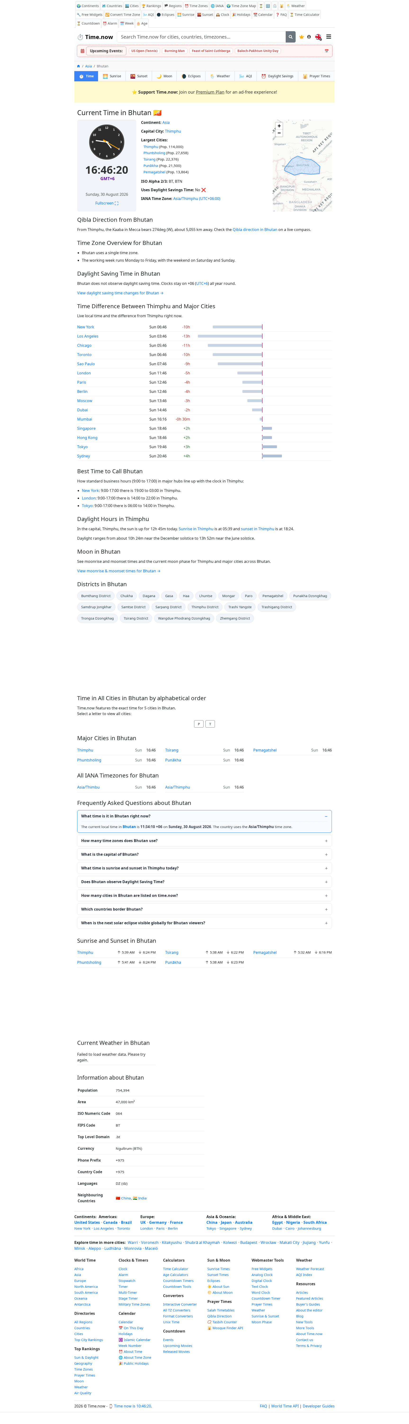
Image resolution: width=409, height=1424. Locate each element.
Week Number (130, 1345)
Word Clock (261, 1292)
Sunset (205, 14)
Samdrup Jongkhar (96, 607)
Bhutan (129, 826)
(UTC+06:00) (209, 198)
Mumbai (84, 419)
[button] (279, 126)
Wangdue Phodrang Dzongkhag (184, 618)
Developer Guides (319, 1406)
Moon (164, 76)
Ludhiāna (112, 1248)
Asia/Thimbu (88, 787)
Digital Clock (262, 1280)
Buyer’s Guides (308, 1304)
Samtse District (133, 607)
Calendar (263, 14)
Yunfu (324, 1242)
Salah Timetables (221, 1310)
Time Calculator (175, 1269)
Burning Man (174, 51)
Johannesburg (309, 1228)
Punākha (150, 165)
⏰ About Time (130, 1351)
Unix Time (171, 1322)
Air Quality (82, 1393)
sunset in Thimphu (257, 528)
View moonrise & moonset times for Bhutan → (118, 570)
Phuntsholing (154, 152)
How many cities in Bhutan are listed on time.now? (129, 895)
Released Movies (176, 1351)
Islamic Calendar (135, 1339)
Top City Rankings (88, 1339)
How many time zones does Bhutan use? (119, 840)
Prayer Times (316, 76)
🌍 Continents (88, 6)
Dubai (82, 409)
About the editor (309, 1310)
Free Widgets (262, 1269)
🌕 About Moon (220, 1292)
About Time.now (309, 1334)
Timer (123, 1286)
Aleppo (95, 1248)
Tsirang (149, 159)
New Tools (304, 1322)
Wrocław (268, 1242)
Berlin (82, 391)
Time (86, 76)
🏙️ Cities (132, 6)
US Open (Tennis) (144, 51)
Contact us (304, 1339)
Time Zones (196, 6)
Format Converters (178, 1316)
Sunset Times (218, 1274)
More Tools (305, 1328)
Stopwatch (127, 1280)
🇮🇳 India (140, 1198)
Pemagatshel (154, 171)
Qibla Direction (219, 1316)
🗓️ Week (126, 23)
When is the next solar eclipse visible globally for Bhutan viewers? (143, 922)
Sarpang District (169, 607)
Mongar (228, 596)
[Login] (309, 37)
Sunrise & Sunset (265, 1316)
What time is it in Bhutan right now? (116, 816)
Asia (88, 66)
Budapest (248, 1242)
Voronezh (150, 1242)
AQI (148, 14)
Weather (220, 76)
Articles (302, 1292)
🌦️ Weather (295, 6)
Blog (299, 1316)
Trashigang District (277, 607)
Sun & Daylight (86, 1357)
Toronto (84, 354)
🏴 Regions (173, 6)
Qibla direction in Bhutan (255, 229)
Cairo (289, 1228)
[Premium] (301, 37)
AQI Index (304, 1274)
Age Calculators (175, 1274)
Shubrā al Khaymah (202, 1242)
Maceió (151, 1248)
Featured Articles (309, 1298)
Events (168, 1339)
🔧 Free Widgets (89, 14)
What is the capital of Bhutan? (110, 854)
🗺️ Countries (112, 6)
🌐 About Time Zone (135, 1357)
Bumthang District (96, 596)
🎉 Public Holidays (134, 1363)
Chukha (126, 596)
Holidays (241, 14)
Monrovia (133, 1248)
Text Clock (260, 1286)
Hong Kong (87, 437)
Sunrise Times (218, 1269)
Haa (186, 596)
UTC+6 (202, 283)
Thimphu (173, 131)
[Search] (291, 37)
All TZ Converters (176, 1310)
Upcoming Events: (106, 50)
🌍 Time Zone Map (241, 6)
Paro (249, 596)
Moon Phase (262, 1322)
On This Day (131, 1328)
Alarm (110, 23)
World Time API (285, 1406)
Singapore (86, 428)
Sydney (83, 456)
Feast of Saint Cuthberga (211, 51)
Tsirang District (136, 618)
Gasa (169, 596)
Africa (79, 1269)
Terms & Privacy (309, 1345)
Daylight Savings (277, 76)
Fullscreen (106, 203)
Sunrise (185, 14)
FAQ (281, 14)
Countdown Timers (178, 1280)
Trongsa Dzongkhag (97, 618)
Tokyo (82, 446)
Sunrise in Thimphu (196, 528)
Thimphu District (204, 607)
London (84, 373)
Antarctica (82, 1304)
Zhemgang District (235, 618)
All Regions (83, 1322)
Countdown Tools (177, 1286)
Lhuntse (205, 596)
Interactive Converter (180, 1304)
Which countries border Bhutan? (112, 909)
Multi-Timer (128, 1292)
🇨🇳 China (123, 1198)
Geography (83, 1363)
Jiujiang (309, 1242)
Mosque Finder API (225, 1328)
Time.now (95, 37)
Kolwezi (230, 1242)
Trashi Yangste (240, 607)
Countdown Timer (266, 1298)
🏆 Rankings (151, 6)
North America (86, 1286)
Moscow (84, 400)
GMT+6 (107, 178)
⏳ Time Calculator (305, 14)
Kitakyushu (172, 1242)
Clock (222, 14)
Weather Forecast (310, 1269)
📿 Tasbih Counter (222, 1322)
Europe (80, 1280)
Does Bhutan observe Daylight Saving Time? (122, 881)
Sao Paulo (86, 363)
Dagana (149, 596)
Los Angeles (87, 336)
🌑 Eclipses (165, 14)
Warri (133, 1242)
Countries (82, 1328)
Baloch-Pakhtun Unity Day (257, 51)
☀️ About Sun (218, 1286)
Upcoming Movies (177, 1345)
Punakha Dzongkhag (310, 596)
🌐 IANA (217, 6)
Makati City (289, 1242)
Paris (81, 382)
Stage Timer (128, 1298)
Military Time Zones (134, 1304)
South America (86, 1292)
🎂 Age (141, 23)
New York (85, 327)
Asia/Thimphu (185, 198)
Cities (78, 1334)
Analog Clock (262, 1274)
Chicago (84, 345)
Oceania (80, 1298)
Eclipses (191, 76)
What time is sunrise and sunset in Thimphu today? (130, 868)
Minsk (79, 1248)
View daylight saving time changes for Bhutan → (120, 292)
